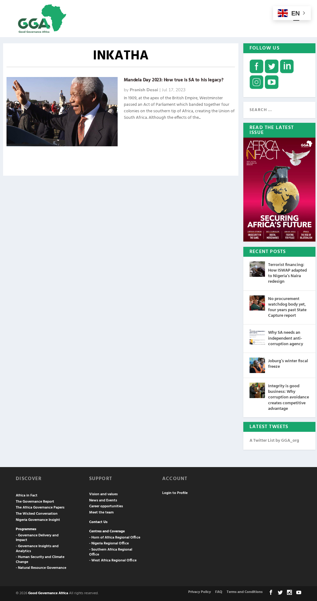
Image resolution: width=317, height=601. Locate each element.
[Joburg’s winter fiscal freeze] (257, 365)
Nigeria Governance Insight (38, 520)
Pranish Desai (144, 90)
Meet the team (101, 512)
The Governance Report (35, 502)
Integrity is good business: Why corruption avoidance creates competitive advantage (288, 397)
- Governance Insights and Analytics (37, 548)
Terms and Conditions (245, 592)
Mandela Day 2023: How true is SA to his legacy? (174, 80)
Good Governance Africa (48, 593)
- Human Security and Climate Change (40, 559)
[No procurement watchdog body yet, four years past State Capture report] (257, 303)
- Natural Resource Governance (41, 568)
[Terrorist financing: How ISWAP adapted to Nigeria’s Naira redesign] (257, 269)
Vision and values (103, 494)
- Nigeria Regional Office (109, 543)
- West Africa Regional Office (113, 560)
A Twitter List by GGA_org (274, 440)
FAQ (218, 592)
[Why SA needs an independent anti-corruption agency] (257, 337)
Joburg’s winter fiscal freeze (288, 364)
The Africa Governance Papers (40, 507)
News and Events (103, 500)
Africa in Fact (26, 495)
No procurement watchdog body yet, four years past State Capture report (287, 307)
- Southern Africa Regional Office (110, 552)
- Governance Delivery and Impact (37, 537)
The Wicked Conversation (37, 514)
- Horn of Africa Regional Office (114, 537)
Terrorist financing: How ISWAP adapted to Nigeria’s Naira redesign (287, 273)
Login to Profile (175, 493)
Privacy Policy (199, 592)
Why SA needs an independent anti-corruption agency (285, 338)
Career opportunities (106, 506)
